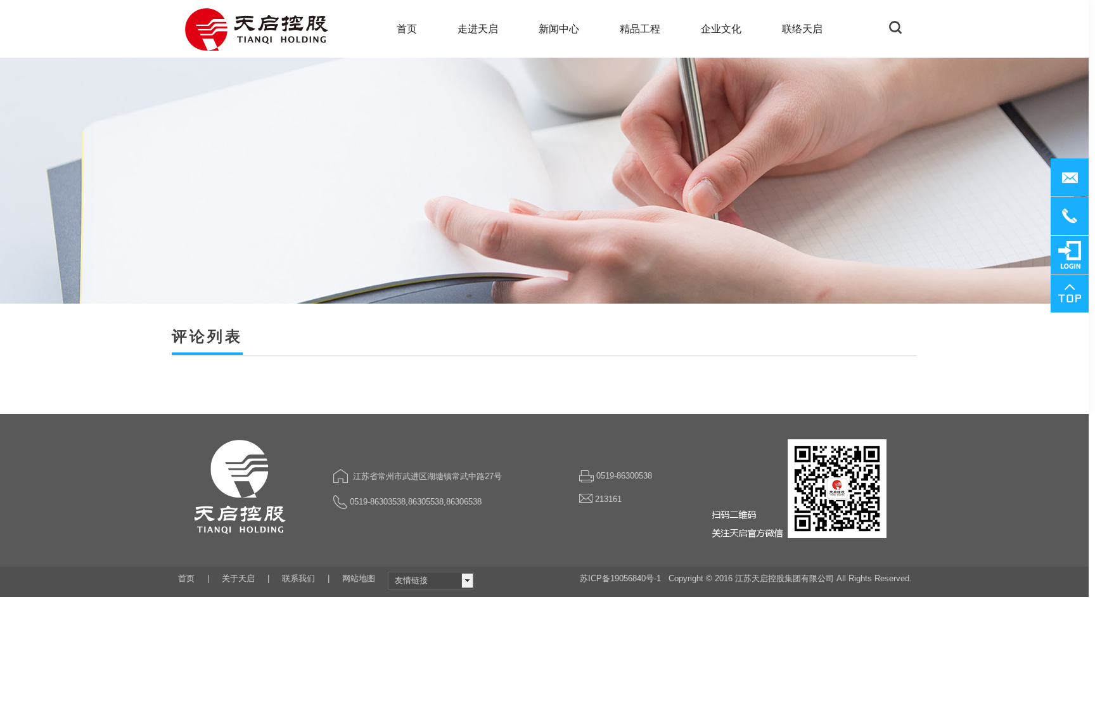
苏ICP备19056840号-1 (620, 578)
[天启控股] (258, 29)
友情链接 (411, 580)
